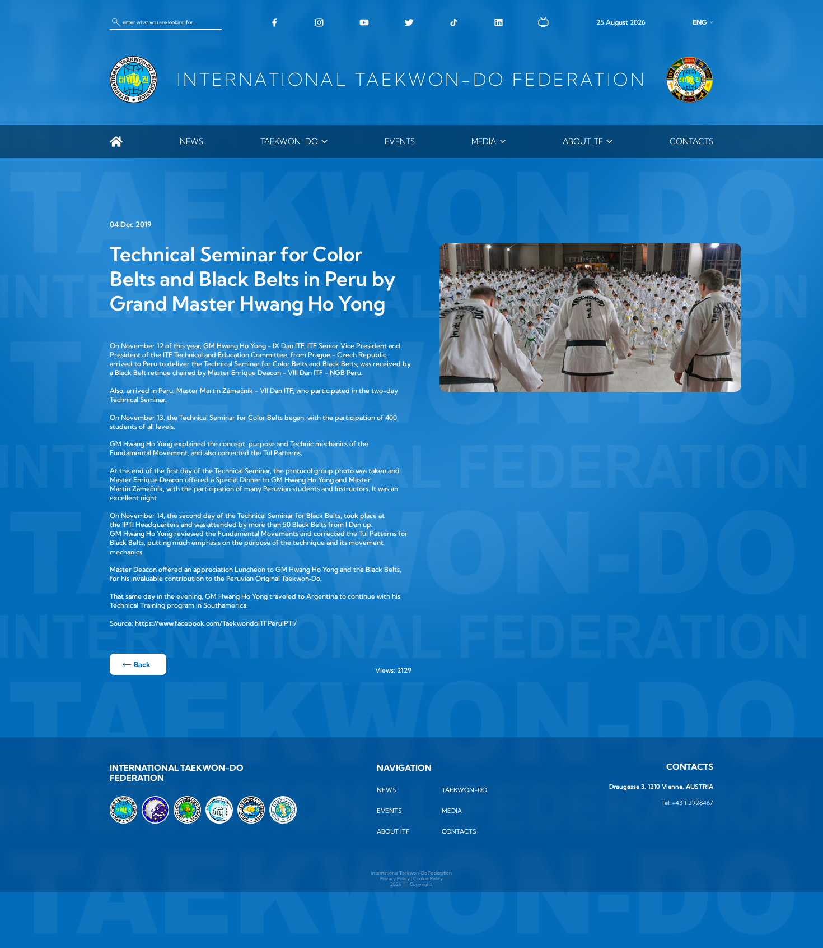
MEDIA (483, 141)
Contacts (691, 141)
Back (142, 664)
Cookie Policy (428, 878)
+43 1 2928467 (692, 803)
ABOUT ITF (583, 141)
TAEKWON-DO (289, 141)
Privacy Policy (395, 878)
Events (400, 141)
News (191, 141)
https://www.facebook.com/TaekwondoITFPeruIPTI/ (216, 623)
